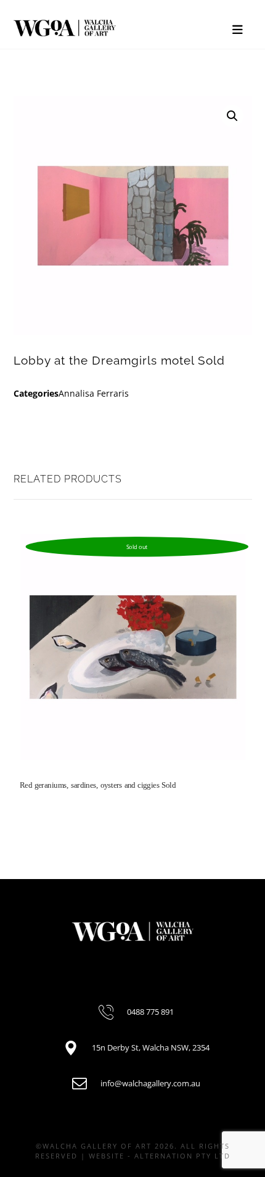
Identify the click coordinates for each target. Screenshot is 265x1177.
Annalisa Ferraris (94, 393)
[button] (232, 116)
